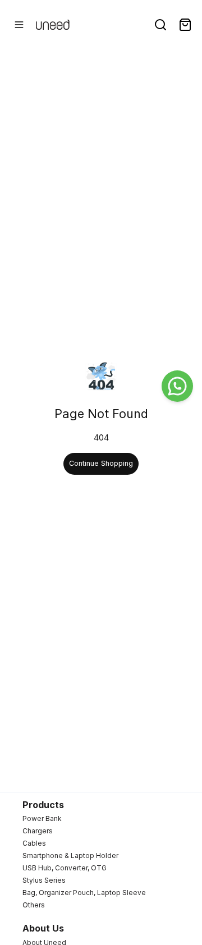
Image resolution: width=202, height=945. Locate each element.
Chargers (37, 831)
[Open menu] (19, 25)
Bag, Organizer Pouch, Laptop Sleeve (84, 892)
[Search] (160, 25)
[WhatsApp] (177, 386)
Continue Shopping (101, 463)
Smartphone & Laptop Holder (70, 855)
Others (33, 905)
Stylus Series (44, 880)
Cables (34, 843)
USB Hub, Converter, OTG (64, 868)
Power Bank (42, 818)
